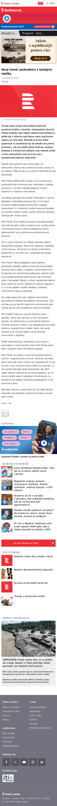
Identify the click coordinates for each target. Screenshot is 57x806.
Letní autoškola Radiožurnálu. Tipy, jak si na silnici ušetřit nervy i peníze (34, 470)
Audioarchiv (8, 737)
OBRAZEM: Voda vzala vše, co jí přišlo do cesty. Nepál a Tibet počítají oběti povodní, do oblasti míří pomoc (27, 663)
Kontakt (34, 723)
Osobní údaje (19, 798)
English (47, 798)
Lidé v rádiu (36, 715)
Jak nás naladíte (38, 707)
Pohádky (8, 437)
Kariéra (33, 719)
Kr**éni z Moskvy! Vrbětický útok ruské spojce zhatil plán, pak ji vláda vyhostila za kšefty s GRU (33, 526)
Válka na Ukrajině (11, 707)
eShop (5, 719)
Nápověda (35, 711)
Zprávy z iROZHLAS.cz (15, 618)
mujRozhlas (7, 423)
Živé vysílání (10, 443)
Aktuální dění (9, 33)
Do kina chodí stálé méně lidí (31, 583)
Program (27, 33)
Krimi (25, 431)
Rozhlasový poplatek (40, 728)
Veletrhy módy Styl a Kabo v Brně (33, 556)
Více (40, 33)
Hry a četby (9, 431)
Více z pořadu (11, 552)
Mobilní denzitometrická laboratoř (33, 569)
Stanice (6, 715)
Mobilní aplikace (10, 746)
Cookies (6, 798)
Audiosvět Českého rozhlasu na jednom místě (22, 457)
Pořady (23, 437)
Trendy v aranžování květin (29, 596)
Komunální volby (11, 711)
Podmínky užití (34, 798)
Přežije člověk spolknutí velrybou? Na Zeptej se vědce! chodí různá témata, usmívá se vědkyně (34, 513)
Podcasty (7, 741)
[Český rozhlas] (10, 3)
